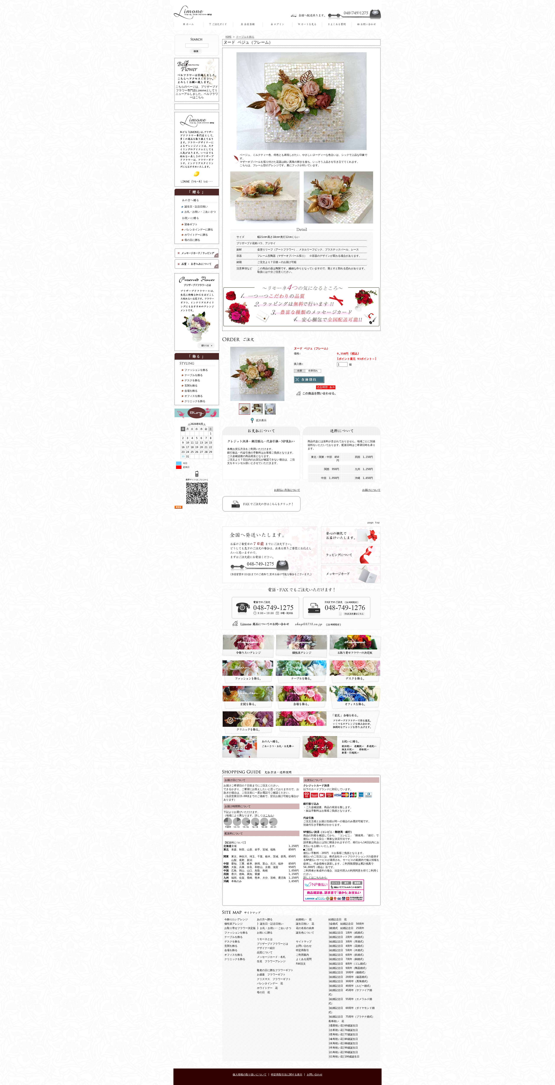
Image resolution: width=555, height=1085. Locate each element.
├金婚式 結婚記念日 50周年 (346, 923)
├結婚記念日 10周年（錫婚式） (347, 972)
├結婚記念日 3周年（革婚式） (346, 941)
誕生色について (305, 932)
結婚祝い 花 (304, 919)
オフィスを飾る (193, 396)
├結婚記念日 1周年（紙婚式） (346, 932)
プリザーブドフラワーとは (272, 943)
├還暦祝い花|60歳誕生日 (343, 1025)
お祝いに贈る (199, 219)
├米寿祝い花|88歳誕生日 (343, 1043)
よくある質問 (337, 24)
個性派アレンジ (233, 923)
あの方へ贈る (199, 201)
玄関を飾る (191, 385)
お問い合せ (367, 24)
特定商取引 (302, 950)
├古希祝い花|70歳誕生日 (343, 1030)
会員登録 (248, 24)
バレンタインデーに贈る (198, 229)
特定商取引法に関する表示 (286, 1074)
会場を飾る (191, 390)
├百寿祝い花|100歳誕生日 (343, 1056)
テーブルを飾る (193, 375)
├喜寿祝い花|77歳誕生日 (343, 1034)
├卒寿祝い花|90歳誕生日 (343, 1047)
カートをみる (307, 24)
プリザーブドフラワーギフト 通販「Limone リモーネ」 (192, 12)
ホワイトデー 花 (267, 988)
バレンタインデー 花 (270, 983)
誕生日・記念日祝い (196, 206)
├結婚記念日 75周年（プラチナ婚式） (351, 1016)
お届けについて (371, 490)
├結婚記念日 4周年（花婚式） (346, 945)
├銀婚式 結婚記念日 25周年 (346, 928)
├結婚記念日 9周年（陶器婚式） (348, 968)
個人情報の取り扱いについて (249, 1074)
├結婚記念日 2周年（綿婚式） (346, 937)
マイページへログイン (277, 24)
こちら (269, 815)
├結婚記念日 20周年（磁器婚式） (348, 976)
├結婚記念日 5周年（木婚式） (346, 950)
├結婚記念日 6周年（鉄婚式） (346, 954)
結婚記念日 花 (337, 919)
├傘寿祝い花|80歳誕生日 (343, 1039)
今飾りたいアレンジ (236, 919)
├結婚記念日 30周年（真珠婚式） (348, 981)
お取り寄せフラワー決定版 (240, 928)
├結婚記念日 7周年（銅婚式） (346, 959)
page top (373, 522)
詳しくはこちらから (315, 877)
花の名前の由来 (305, 928)
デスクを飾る (192, 380)
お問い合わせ (304, 945)
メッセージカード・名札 (271, 956)
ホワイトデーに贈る (196, 234)
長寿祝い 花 (336, 1021)
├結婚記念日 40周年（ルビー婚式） (350, 985)
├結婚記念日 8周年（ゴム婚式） (348, 963)
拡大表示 (261, 420)
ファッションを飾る (196, 370)
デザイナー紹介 (266, 948)
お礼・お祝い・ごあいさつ (200, 211)
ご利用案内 (218, 24)
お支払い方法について (287, 490)
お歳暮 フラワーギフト (271, 974)
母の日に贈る (192, 240)
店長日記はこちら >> (197, 412)
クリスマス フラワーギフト (274, 979)
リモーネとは (265, 939)
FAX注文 (301, 963)
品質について (265, 952)
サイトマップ (304, 941)
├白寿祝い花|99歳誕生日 (343, 1052)
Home (188, 24)
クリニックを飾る (194, 401)
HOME (228, 36)
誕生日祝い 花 (305, 923)
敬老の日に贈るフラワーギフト (275, 970)
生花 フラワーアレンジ (271, 961)
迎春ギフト (191, 224)
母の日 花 (263, 992)
